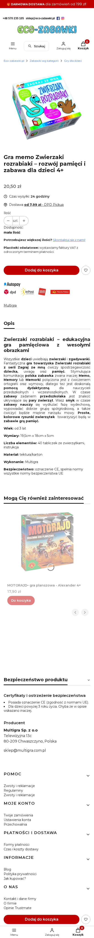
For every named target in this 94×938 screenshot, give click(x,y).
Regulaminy (13, 790)
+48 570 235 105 (13, 18)
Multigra (10, 305)
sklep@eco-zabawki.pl (40, 18)
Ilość (7, 213)
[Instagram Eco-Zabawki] (62, 18)
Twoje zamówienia (18, 815)
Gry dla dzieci (73, 60)
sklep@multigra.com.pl (25, 750)
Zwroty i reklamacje (19, 786)
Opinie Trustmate (17, 908)
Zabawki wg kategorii (44, 60)
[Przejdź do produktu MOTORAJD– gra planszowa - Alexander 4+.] (47, 542)
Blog (7, 869)
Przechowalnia (15, 824)
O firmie (10, 903)
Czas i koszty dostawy (21, 849)
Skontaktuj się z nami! (69, 240)
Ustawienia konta (17, 820)
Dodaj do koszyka (41, 270)
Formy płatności (16, 845)
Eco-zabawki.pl (14, 60)
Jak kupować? (15, 879)
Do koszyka (21, 600)
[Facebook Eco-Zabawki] (58, 18)
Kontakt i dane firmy (20, 899)
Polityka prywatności (20, 874)
